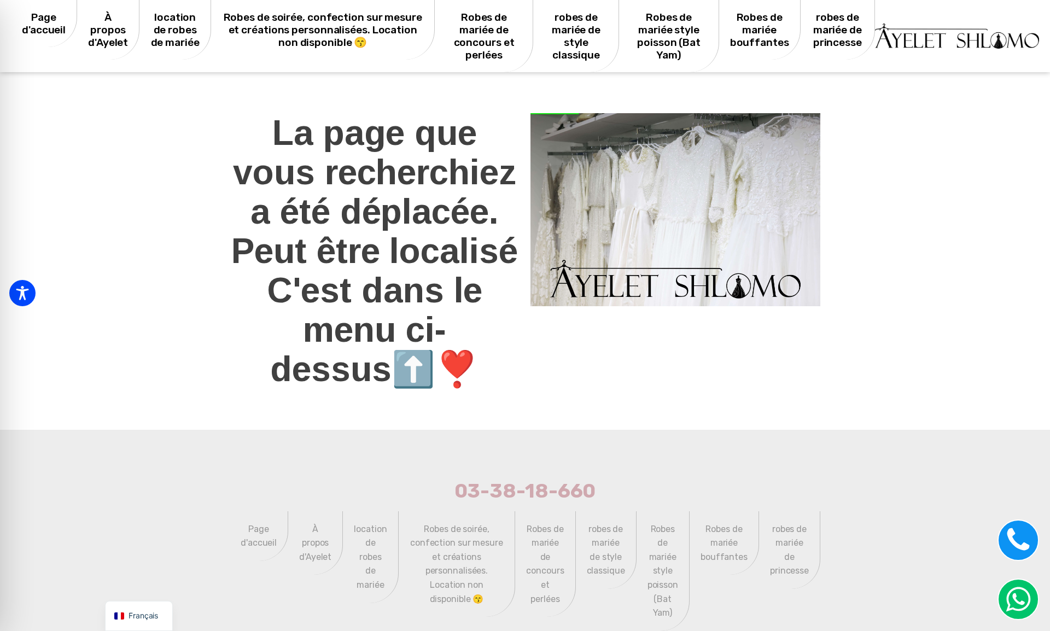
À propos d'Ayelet (108, 30)
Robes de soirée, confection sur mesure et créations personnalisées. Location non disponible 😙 (323, 30)
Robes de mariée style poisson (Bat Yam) (669, 36)
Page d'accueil (44, 23)
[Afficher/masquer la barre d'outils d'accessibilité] (22, 293)
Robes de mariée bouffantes (759, 30)
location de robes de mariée (175, 30)
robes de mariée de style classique (576, 36)
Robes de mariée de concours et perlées (484, 36)
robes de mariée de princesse (837, 30)
